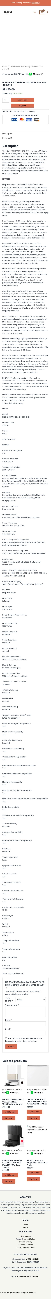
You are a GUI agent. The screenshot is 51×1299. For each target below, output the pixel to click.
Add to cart (23, 100)
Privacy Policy (25, 1236)
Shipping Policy (25, 1242)
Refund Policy (29, 1239)
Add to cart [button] (10, 1112)
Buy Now (22, 105)
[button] (47, 12)
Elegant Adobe (13, 1292)
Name (8, 1020)
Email (8, 1029)
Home (4, 67)
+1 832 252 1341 (32, 1259)
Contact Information (26, 1247)
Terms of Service (25, 1245)
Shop (25, 1227)
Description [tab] (7, 133)
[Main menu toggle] (34, 12)
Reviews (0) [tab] (7, 138)
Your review (12, 1005)
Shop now (35, 3)
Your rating (9, 999)
